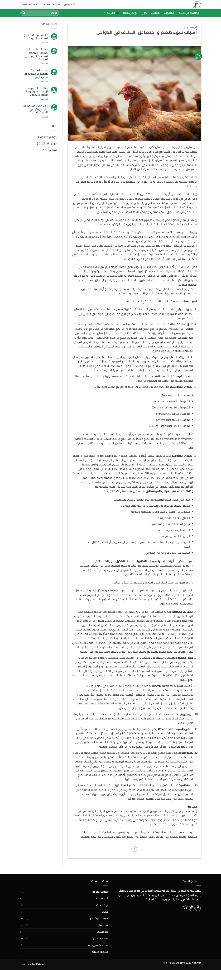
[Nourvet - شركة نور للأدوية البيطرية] (185, 4)
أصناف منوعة (100, 891)
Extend (40, 964)
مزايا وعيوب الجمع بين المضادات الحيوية (35, 36)
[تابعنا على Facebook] (198, 908)
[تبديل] (22, 918)
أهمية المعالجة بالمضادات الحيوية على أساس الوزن (35, 74)
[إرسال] (23, 13)
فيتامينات (102, 924)
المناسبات (51, 150)
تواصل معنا (130, 12)
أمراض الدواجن (190, 27)
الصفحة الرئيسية (189, 12)
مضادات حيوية (100, 938)
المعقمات (102, 898)
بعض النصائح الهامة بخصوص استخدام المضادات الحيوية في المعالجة (36, 54)
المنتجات (169, 12)
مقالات (155, 12)
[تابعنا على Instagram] (192, 908)
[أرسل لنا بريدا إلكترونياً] (185, 908)
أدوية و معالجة (48, 136)
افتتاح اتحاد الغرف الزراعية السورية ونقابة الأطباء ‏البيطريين (36, 92)
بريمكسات (102, 904)
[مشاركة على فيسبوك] (134, 849)
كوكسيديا (102, 931)
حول (144, 12)
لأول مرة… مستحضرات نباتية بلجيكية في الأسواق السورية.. (35, 109)
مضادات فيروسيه (98, 945)
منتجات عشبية (100, 951)
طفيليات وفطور (99, 918)
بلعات (105, 911)
